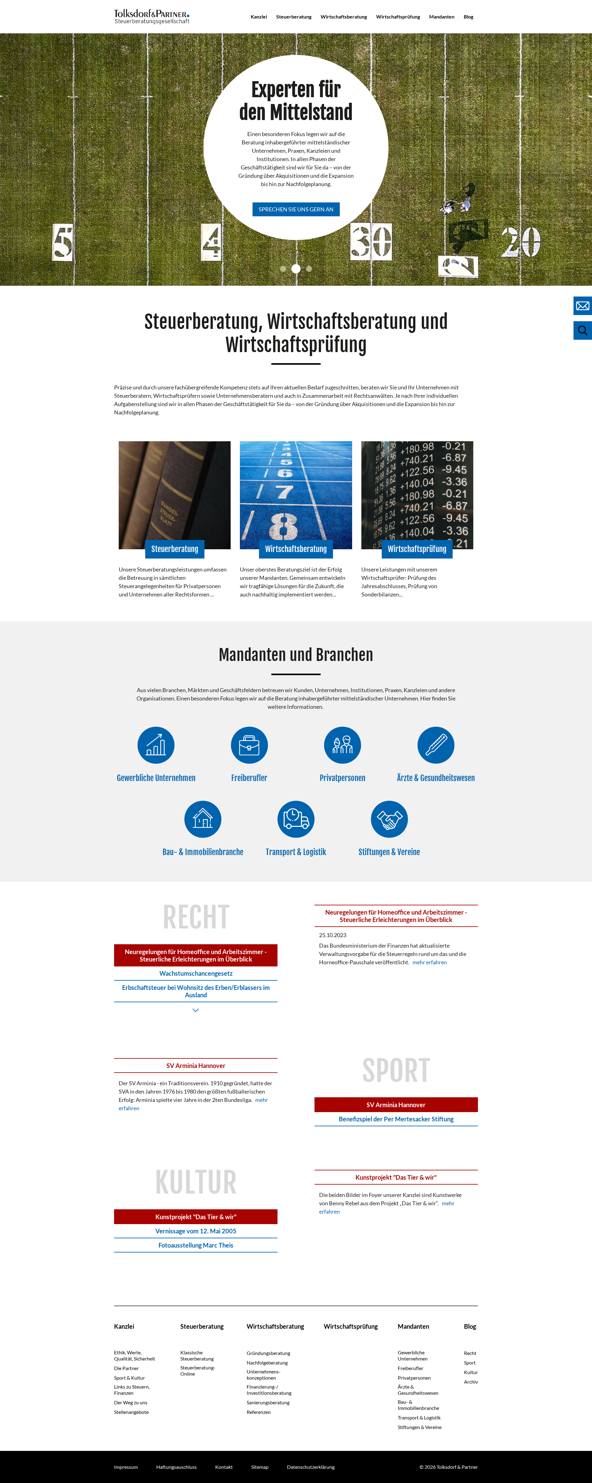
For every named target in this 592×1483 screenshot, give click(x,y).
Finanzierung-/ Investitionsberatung (269, 1390)
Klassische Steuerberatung (197, 1355)
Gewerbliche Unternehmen (413, 1355)
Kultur (471, 1372)
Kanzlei (259, 16)
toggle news (195, 1010)
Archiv (471, 1382)
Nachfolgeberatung (267, 1362)
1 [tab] (283, 269)
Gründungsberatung (268, 1353)
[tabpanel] (296, 159)
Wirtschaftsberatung (344, 16)
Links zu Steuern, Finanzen (132, 1390)
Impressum (126, 1467)
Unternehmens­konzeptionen (264, 1375)
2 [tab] (296, 268)
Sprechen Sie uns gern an (296, 209)
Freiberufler (410, 1368)
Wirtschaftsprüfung (398, 16)
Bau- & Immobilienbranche (418, 1405)
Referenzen (259, 1412)
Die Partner (126, 1368)
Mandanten (441, 16)
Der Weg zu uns (130, 1402)
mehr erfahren (430, 962)
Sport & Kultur (129, 1378)
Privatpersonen (414, 1378)
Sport (470, 1362)
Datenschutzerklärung (311, 1467)
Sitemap (260, 1467)
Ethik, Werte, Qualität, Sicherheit (134, 1355)
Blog (468, 16)
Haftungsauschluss (176, 1467)
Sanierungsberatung (268, 1402)
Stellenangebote (131, 1412)
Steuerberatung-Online (198, 1371)
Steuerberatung (293, 16)
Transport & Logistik (419, 1417)
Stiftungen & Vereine (420, 1427)
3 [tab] (309, 269)
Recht (470, 1353)
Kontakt (224, 1467)
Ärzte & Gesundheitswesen (418, 1390)
